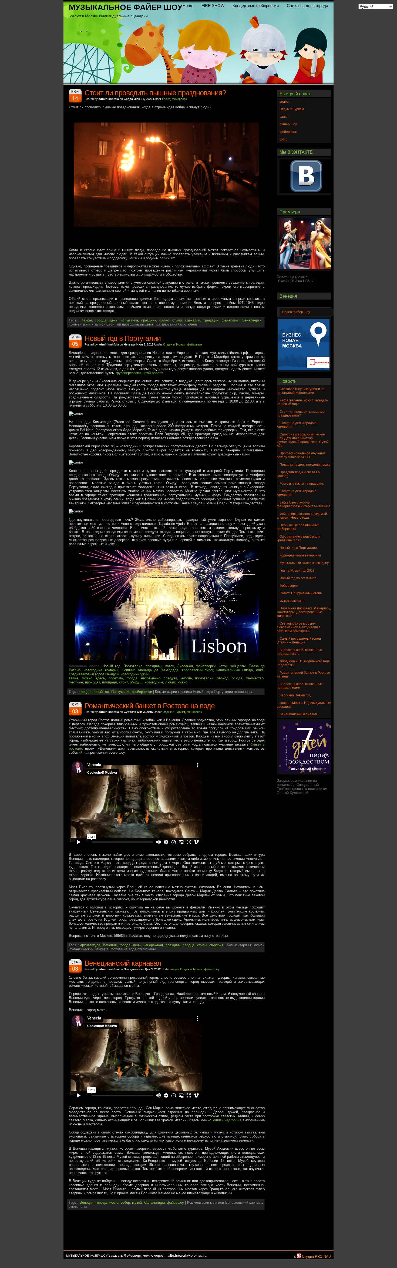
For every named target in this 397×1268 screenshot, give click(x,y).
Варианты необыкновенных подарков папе (299, 652)
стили (177, 320)
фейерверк (179, 98)
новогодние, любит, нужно (165, 682)
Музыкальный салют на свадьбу (304, 563)
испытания (129, 320)
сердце (188, 945)
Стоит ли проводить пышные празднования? (155, 93)
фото (284, 139)
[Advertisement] (161, 1238)
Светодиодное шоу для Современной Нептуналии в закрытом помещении (298, 627)
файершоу (230, 320)
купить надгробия (227, 1120)
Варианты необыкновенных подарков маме (299, 686)
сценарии (192, 320)
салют (166, 98)
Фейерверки (289, 586)
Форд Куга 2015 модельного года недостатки (303, 663)
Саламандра (154, 1202)
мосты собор (119, 1202)
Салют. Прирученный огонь (301, 593)
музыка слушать (292, 601)
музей (137, 1202)
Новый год (111, 666)
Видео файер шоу (296, 312)
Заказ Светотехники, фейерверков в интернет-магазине (304, 504)
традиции (210, 320)
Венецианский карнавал (123, 963)
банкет (87, 320)
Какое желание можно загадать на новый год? (302, 402)
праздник (148, 320)
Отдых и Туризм (174, 344)
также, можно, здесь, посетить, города (103, 678)
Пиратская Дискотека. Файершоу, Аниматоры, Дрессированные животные (304, 612)
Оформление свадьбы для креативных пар (298, 538)
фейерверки (251, 320)
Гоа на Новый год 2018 (297, 570)
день (113, 320)
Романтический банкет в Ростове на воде (150, 706)
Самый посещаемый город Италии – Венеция (299, 640)
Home (188, 6)
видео (174, 969)
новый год (101, 692)
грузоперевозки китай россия (139, 373)
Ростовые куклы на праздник (302, 483)
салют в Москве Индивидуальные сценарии (304, 705)
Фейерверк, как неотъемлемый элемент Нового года (302, 515)
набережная (153, 945)
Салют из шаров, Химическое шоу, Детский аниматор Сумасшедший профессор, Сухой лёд (303, 440)
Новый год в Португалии (123, 338)
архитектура (90, 945)
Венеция (110, 945)
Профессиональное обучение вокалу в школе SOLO (301, 455)
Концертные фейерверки (256, 6)
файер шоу (212, 969)
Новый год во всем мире (298, 578)
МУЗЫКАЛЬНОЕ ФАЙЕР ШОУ (125, 7)
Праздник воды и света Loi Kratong (299, 474)
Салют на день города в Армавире (296, 425)
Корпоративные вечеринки (300, 555)
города (100, 320)
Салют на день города (307, 6)
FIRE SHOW (212, 6)
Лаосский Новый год (295, 695)
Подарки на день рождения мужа (305, 465)
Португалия (120, 692)
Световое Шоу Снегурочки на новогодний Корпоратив (301, 391)
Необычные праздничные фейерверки (298, 527)
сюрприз (216, 945)
